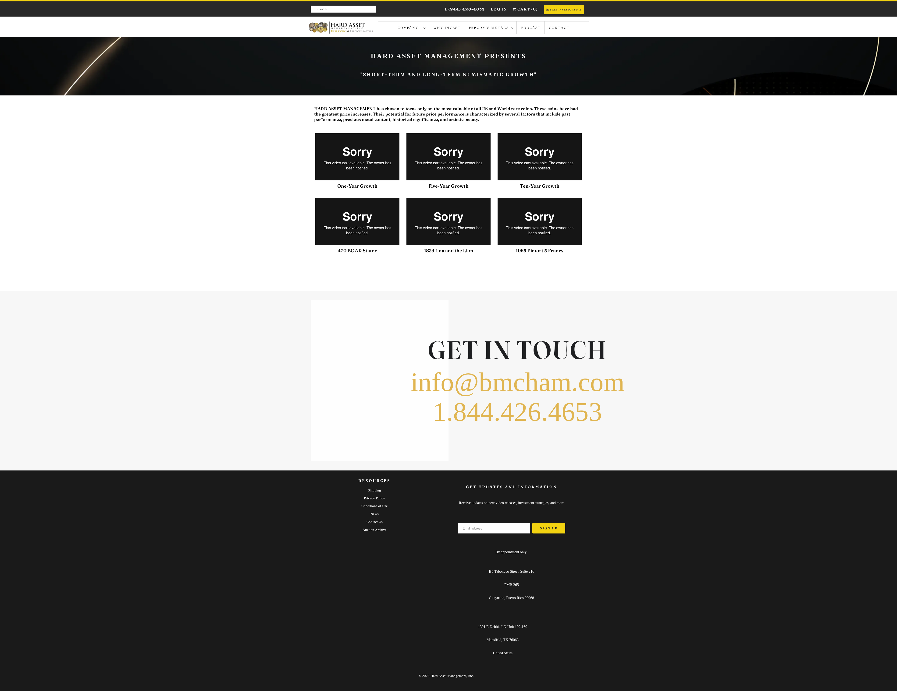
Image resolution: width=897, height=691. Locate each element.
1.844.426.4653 (517, 412)
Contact (559, 27)
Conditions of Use (374, 506)
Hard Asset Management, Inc (452, 676)
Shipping (374, 490)
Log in (499, 9)
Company (409, 27)
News (374, 514)
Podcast (531, 27)
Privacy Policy (374, 498)
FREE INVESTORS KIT (566, 9)
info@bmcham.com (517, 382)
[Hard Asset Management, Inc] (341, 27)
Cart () (527, 9)
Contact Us (375, 522)
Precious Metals (489, 27)
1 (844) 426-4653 (465, 9)
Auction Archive (375, 530)
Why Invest (447, 27)
